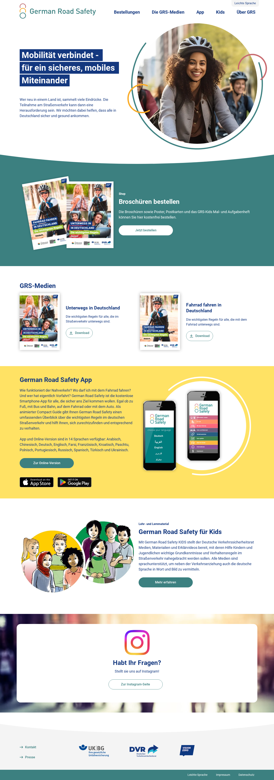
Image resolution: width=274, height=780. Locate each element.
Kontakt (30, 747)
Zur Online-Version (46, 463)
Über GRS (246, 12)
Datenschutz (246, 774)
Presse (30, 757)
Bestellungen (127, 12)
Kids (220, 12)
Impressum (223, 774)
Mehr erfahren (165, 582)
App (200, 12)
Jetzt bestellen (145, 230)
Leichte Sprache (245, 3)
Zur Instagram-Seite (135, 684)
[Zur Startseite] (58, 11)
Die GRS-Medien (168, 12)
